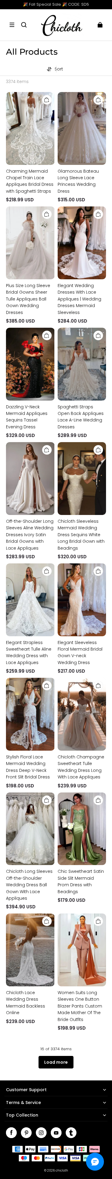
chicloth (62, 1170)
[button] (12, 25)
